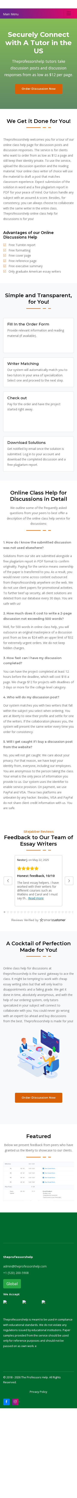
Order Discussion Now (39, 88)
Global (12, 1283)
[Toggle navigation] (69, 13)
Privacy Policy (38, 1392)
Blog (41, 4)
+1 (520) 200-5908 (16, 1273)
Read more (36, 898)
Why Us (8, 4)
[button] (8, 880)
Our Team (26, 4)
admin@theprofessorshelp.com (25, 1266)
